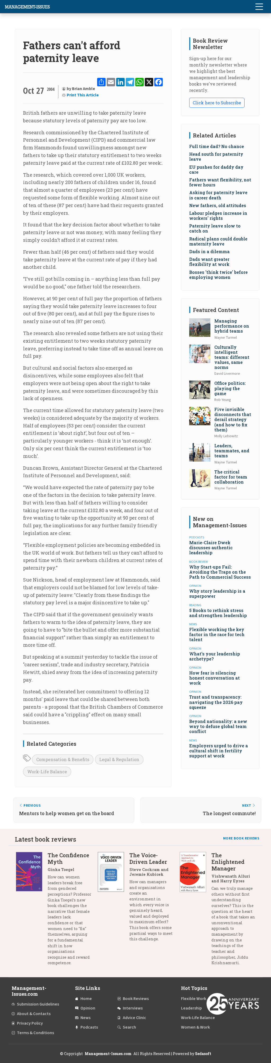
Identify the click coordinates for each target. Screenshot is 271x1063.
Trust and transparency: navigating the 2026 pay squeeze (216, 702)
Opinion (87, 1008)
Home (86, 999)
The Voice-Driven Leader (148, 858)
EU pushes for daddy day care (216, 169)
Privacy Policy (30, 1023)
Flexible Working (196, 999)
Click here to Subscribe (217, 102)
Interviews (133, 1008)
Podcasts (89, 1027)
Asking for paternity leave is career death (218, 195)
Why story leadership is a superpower (217, 593)
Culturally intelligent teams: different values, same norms (231, 357)
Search (129, 1027)
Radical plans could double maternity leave (218, 241)
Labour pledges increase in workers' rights (218, 215)
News (85, 1018)
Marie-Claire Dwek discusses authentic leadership (211, 547)
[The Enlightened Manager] (195, 911)
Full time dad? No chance (216, 146)
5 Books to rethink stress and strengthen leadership (218, 613)
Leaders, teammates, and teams (231, 450)
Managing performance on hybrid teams (231, 326)
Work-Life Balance (47, 771)
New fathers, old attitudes (217, 205)
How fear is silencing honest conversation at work (214, 678)
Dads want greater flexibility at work (209, 261)
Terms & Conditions (35, 1033)
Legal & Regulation (119, 759)
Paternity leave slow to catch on (215, 228)
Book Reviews (136, 999)
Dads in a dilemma (209, 251)
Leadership (191, 1008)
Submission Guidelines (38, 1004)
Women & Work (195, 1027)
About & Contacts (34, 1014)
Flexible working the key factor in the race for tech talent (217, 634)
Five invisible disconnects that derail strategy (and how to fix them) (232, 419)
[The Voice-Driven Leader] (113, 899)
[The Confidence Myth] (32, 911)
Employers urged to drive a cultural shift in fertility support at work (218, 750)
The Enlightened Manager (228, 862)
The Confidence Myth (68, 858)
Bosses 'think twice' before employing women (218, 274)
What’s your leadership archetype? (214, 656)
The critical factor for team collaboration (230, 477)
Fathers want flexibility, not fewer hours (220, 182)
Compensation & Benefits (62, 759)
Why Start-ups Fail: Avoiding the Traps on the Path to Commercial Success (220, 572)
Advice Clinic (134, 1018)
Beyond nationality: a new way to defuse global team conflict (218, 726)
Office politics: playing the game (230, 388)
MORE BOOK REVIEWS (241, 838)
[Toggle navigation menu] (259, 6)
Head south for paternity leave (216, 156)
